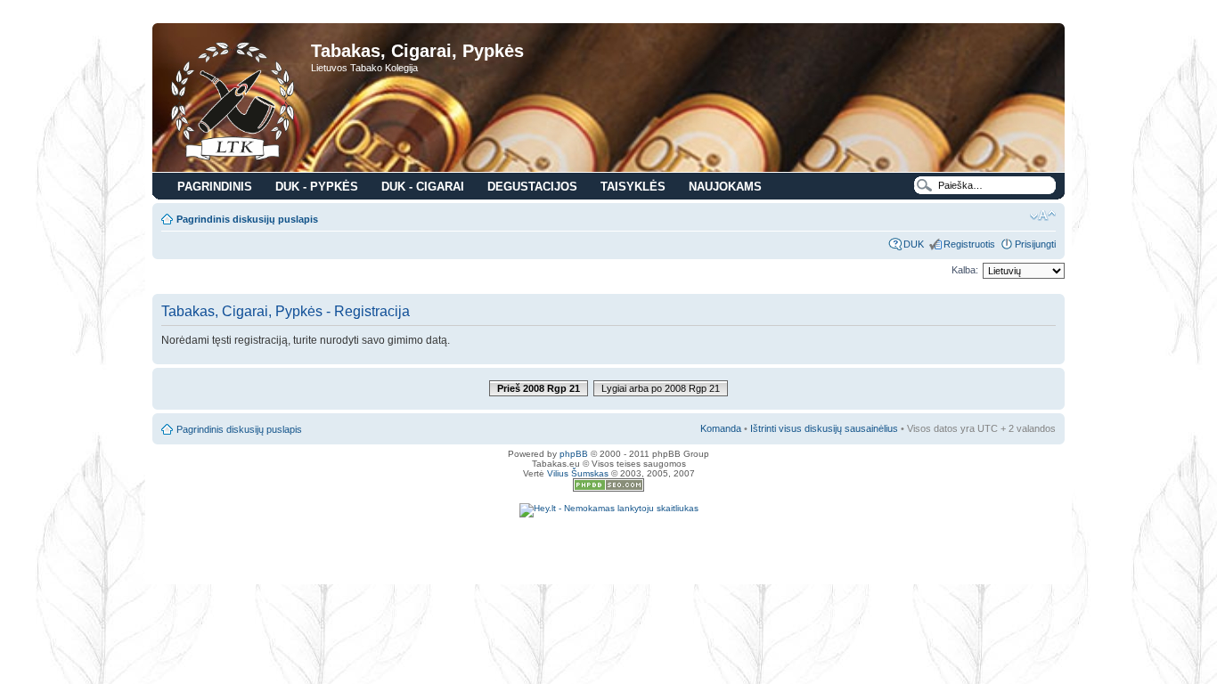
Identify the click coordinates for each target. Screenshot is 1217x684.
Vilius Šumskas (577, 473)
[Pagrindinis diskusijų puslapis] (234, 100)
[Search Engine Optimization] (608, 488)
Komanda (720, 428)
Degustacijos (532, 186)
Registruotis (969, 244)
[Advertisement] (608, 544)
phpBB (573, 454)
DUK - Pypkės (316, 186)
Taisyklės (633, 186)
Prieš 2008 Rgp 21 (538, 388)
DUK (913, 244)
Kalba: (965, 270)
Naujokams (725, 186)
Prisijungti (1035, 244)
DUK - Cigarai (422, 186)
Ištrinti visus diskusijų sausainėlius (824, 428)
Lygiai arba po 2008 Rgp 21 (660, 388)
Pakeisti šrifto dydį (1043, 216)
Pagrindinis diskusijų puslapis (247, 219)
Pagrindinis (214, 186)
